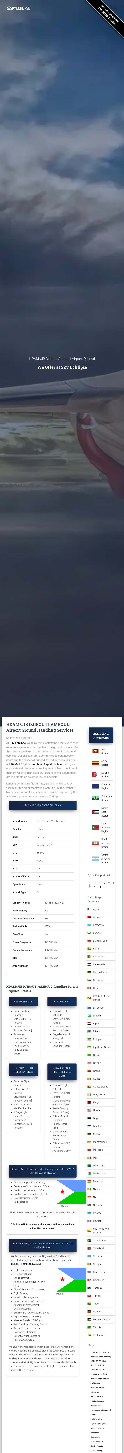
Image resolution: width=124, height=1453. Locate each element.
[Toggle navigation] (114, 8)
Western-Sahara (101, 1319)
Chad (95, 988)
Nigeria (96, 1189)
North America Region (105, 827)
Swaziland (98, 1248)
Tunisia (97, 1295)
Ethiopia (97, 1039)
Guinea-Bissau (100, 1086)
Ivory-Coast (99, 1094)
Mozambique (100, 1142)
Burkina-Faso (100, 940)
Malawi (96, 1134)
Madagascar (99, 1173)
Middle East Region (104, 812)
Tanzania (98, 1288)
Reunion (97, 1221)
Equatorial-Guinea (102, 1047)
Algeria (96, 909)
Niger (95, 1197)
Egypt (96, 1023)
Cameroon (98, 956)
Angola (96, 917)
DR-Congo (98, 1007)
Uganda (97, 1311)
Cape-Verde (99, 964)
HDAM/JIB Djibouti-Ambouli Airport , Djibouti (36, 764)
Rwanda (97, 1213)
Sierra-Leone (99, 1272)
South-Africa (99, 1240)
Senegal (97, 1264)
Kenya (96, 1102)
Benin (96, 948)
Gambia (97, 1063)
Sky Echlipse (18, 743)
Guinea (96, 1079)
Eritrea (96, 1031)
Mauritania (98, 1165)
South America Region (105, 843)
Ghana (96, 1071)
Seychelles (98, 1280)
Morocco (98, 1150)
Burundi (97, 933)
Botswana (98, 925)
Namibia (97, 1205)
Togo (96, 1303)
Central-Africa (100, 972)
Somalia (97, 1256)
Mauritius (98, 1181)
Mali (95, 1157)
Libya (95, 1118)
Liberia (96, 1110)
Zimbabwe (98, 1335)
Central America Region (105, 859)
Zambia (97, 1327)
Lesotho (97, 1126)
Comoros (98, 980)
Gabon (96, 1055)
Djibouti (97, 1015)
